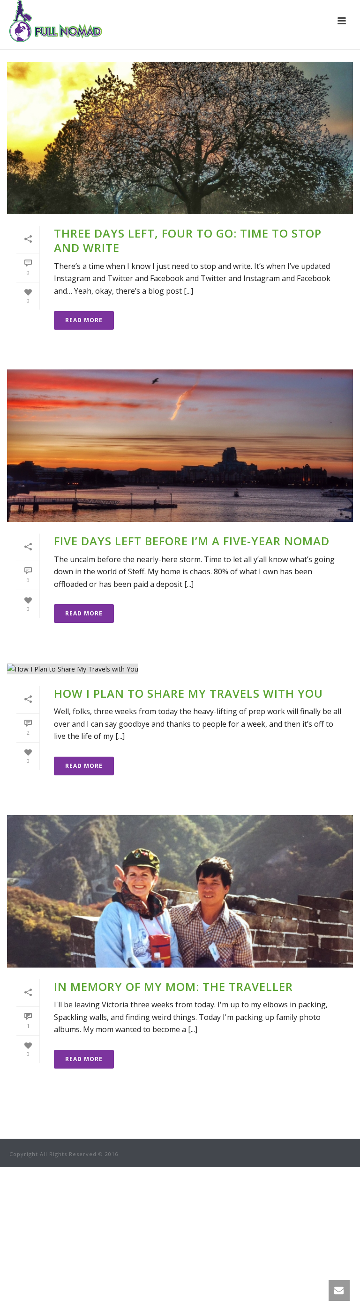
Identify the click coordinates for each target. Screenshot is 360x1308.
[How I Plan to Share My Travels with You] (180, 668)
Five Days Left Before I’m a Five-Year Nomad (192, 541)
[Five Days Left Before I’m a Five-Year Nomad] (180, 445)
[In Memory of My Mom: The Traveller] (180, 891)
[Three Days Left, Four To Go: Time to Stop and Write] (180, 138)
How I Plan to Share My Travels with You (188, 693)
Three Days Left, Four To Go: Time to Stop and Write (188, 240)
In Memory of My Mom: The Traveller (173, 986)
